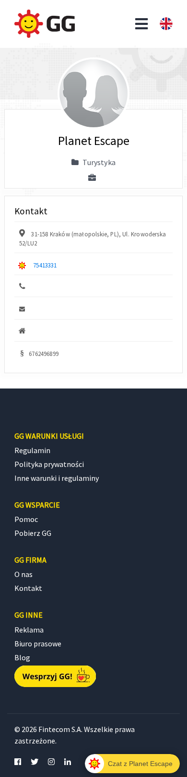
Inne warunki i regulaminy (56, 478)
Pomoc (26, 519)
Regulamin (32, 450)
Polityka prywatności (49, 464)
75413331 (45, 265)
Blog (22, 657)
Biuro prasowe (37, 643)
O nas (23, 574)
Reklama (29, 629)
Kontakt (28, 588)
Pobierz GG (32, 533)
